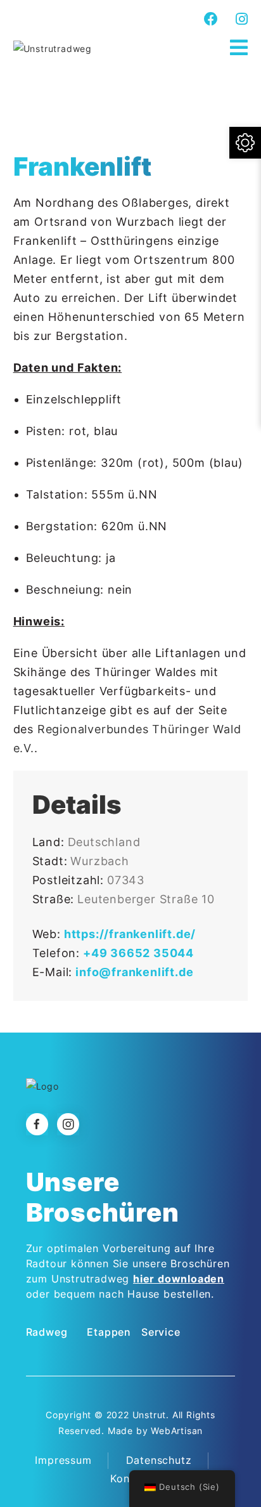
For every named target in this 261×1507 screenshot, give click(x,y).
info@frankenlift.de (134, 972)
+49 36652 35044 (138, 953)
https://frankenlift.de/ (130, 934)
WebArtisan (177, 1430)
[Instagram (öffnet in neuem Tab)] (240, 19)
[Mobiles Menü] (239, 48)
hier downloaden (178, 1278)
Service (161, 1332)
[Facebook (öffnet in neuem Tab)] (211, 19)
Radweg (47, 1332)
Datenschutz (159, 1460)
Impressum (63, 1460)
